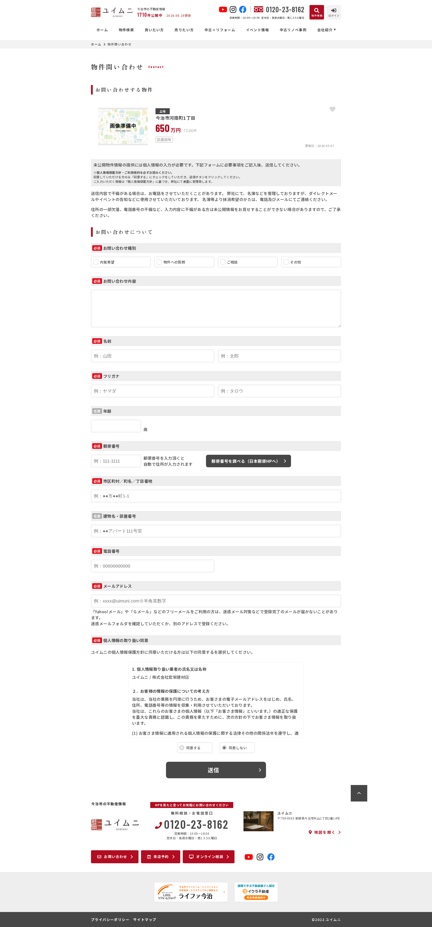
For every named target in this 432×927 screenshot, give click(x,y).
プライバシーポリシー (110, 919)
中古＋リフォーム (219, 29)
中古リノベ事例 (293, 29)
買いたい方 (154, 29)
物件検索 (126, 29)
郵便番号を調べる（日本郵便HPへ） (246, 461)
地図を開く (325, 832)
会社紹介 (325, 29)
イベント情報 (257, 29)
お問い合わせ (115, 856)
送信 (213, 770)
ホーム (102, 29)
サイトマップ (144, 919)
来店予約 (161, 856)
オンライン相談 (209, 856)
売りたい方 (184, 29)
